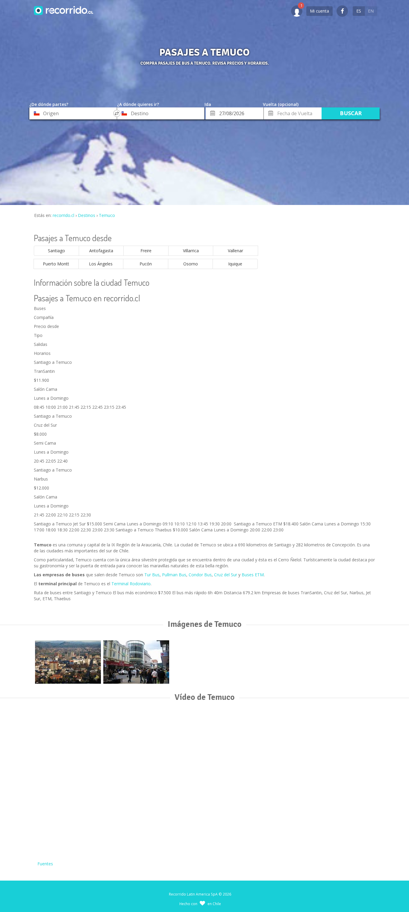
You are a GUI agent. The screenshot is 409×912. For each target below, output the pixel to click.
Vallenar (235, 250)
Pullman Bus (174, 574)
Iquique (235, 264)
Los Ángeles (101, 264)
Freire (146, 250)
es (358, 11)
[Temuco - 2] (136, 662)
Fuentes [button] (45, 864)
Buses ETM (253, 574)
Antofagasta (101, 250)
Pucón (146, 264)
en (371, 11)
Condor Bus (200, 574)
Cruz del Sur (225, 574)
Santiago (56, 250)
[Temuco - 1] (68, 662)
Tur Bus (152, 574)
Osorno (190, 264)
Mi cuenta (319, 11)
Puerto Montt (56, 264)
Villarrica (191, 250)
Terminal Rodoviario (131, 583)
